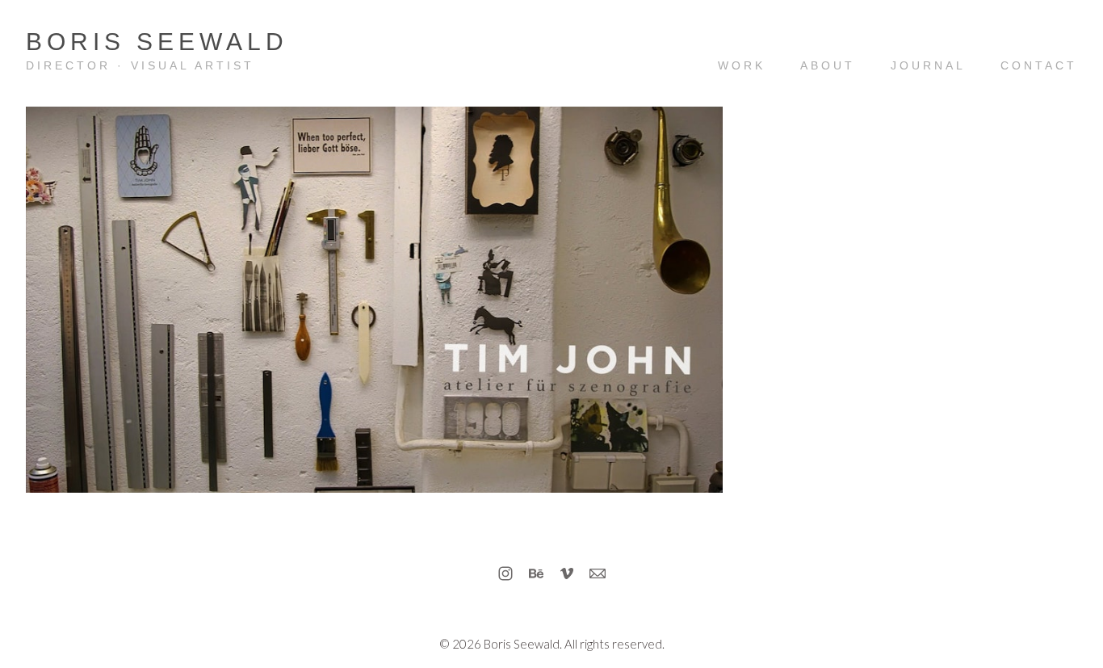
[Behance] (536, 573)
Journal (928, 65)
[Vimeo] (567, 573)
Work (741, 65)
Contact (1038, 65)
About (827, 65)
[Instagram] (505, 573)
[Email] (597, 573)
